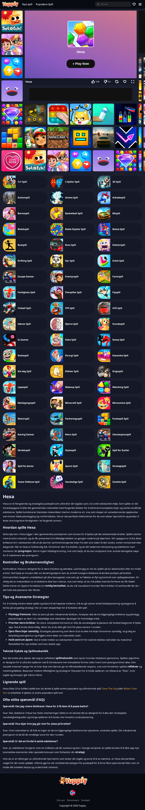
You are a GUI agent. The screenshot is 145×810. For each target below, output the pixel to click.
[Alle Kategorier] (140, 4)
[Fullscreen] (132, 81)
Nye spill (27, 4)
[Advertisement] (80, 94)
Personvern (73, 800)
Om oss (61, 800)
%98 (97, 82)
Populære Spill (44, 4)
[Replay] (117, 81)
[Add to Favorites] (124, 81)
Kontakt (85, 800)
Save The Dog (110, 688)
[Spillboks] (134, 4)
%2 (109, 82)
